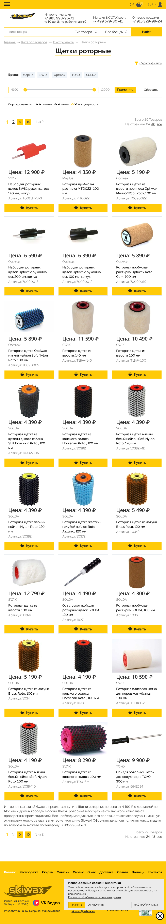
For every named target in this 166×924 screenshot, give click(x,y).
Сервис (78, 872)
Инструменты (63, 42)
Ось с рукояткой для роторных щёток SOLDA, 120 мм (81, 610)
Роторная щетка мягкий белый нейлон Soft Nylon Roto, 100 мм (27, 776)
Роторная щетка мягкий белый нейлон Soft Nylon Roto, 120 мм (135, 438)
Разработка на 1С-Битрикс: (32, 910)
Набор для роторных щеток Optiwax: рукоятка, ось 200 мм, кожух (27, 272)
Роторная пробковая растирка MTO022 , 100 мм (80, 188)
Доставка (106, 872)
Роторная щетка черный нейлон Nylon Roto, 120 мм (26, 526)
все (159, 124)
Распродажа (29, 872)
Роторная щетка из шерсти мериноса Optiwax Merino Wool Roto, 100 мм (136, 188)
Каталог (10, 872)
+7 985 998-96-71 (59, 18)
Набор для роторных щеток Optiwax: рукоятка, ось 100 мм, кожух (81, 272)
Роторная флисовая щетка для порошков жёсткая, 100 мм (136, 693)
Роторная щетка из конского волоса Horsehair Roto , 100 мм (80, 693)
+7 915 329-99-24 (147, 21)
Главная (10, 42)
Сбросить (151, 90)
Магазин (63, 872)
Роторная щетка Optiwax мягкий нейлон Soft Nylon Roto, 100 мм (28, 355)
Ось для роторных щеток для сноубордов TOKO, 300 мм (135, 776)
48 (153, 124)
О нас (91, 872)
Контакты (155, 872)
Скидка (47, 872)
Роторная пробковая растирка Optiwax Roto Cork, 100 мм (134, 272)
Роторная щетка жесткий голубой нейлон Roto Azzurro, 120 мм (81, 526)
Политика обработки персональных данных (94, 897)
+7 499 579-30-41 (108, 21)
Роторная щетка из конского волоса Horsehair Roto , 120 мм (80, 438)
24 (148, 124)
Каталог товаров (34, 42)
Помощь (138, 872)
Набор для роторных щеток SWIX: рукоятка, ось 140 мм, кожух (28, 188)
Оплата (122, 872)
